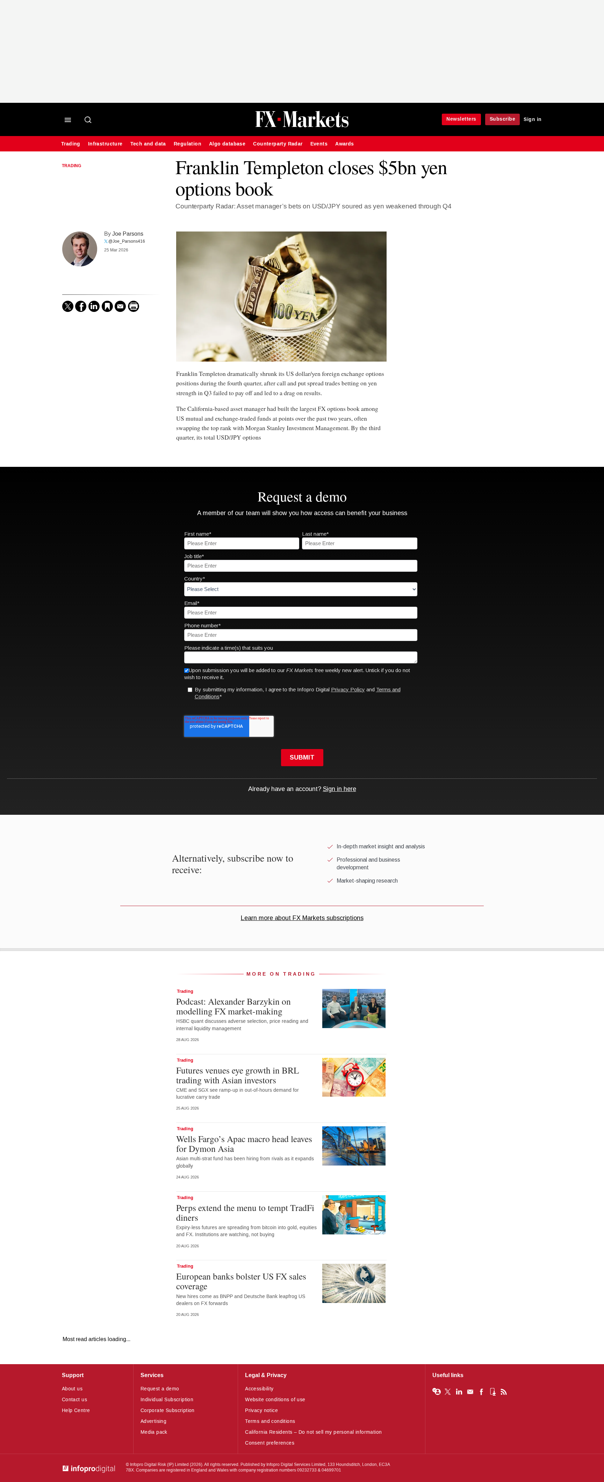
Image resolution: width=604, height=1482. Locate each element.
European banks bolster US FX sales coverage (241, 1281)
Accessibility (259, 1388)
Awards (344, 144)
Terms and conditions (270, 1421)
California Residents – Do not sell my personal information (313, 1432)
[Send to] (120, 306)
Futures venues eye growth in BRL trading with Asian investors (237, 1075)
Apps (492, 1392)
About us (72, 1388)
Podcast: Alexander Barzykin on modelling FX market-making (233, 1006)
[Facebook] (80, 306)
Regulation (187, 144)
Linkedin (459, 1392)
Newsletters (461, 119)
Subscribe (503, 119)
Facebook (481, 1392)
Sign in (533, 119)
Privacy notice (261, 1410)
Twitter (448, 1392)
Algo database (227, 144)
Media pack (154, 1432)
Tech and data (148, 144)
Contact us (74, 1399)
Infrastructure (105, 144)
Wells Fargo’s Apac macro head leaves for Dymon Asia (244, 1143)
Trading (70, 144)
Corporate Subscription (168, 1410)
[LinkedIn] (94, 306)
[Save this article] (107, 306)
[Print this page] (133, 306)
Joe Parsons (127, 233)
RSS (503, 1392)
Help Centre (76, 1410)
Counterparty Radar (277, 144)
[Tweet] (67, 306)
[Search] (88, 120)
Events (319, 144)
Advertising (154, 1421)
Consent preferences (269, 1443)
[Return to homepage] (302, 126)
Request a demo (160, 1388)
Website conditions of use (275, 1399)
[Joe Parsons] (79, 248)
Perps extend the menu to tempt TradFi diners (245, 1212)
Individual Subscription (167, 1399)
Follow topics (436, 1392)
